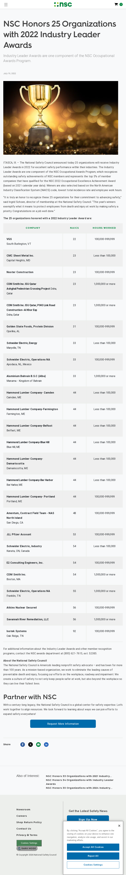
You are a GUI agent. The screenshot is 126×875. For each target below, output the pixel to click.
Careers (21, 816)
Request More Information (63, 723)
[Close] (119, 825)
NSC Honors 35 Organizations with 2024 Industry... (79, 788)
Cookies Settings (29, 843)
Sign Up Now (88, 819)
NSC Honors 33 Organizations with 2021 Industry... (79, 776)
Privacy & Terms (26, 835)
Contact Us (23, 829)
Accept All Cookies (93, 847)
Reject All (93, 856)
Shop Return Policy (29, 822)
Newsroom (23, 809)
